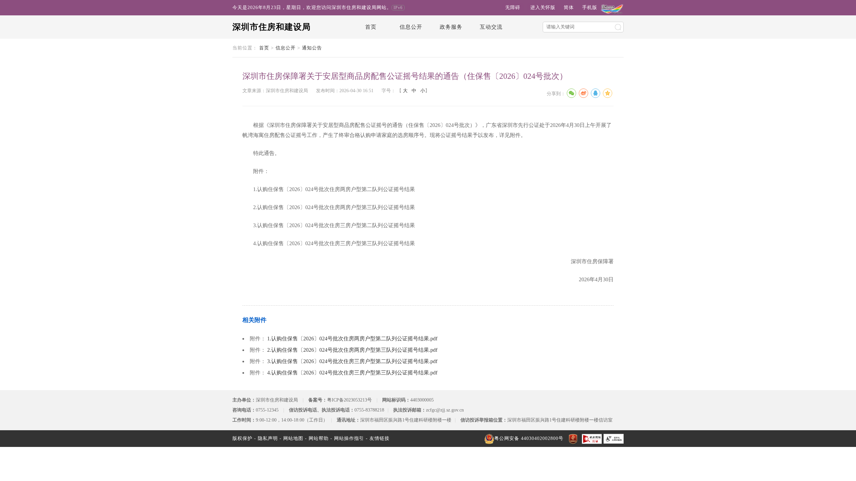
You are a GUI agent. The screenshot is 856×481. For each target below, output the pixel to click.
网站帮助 (319, 438)
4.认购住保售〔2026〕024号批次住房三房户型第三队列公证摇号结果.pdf (352, 372)
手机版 (589, 7)
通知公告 (312, 47)
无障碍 (512, 7)
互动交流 (491, 27)
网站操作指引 (349, 438)
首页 (371, 27)
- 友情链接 (378, 438)
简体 (569, 7)
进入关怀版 (542, 7)
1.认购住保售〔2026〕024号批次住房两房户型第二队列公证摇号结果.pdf (352, 338)
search (618, 27)
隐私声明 (268, 438)
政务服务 (451, 27)
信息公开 (411, 27)
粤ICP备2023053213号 (349, 400)
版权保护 (242, 438)
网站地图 (293, 438)
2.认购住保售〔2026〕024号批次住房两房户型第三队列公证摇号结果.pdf (352, 350)
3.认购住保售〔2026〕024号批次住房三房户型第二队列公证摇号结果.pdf (352, 361)
